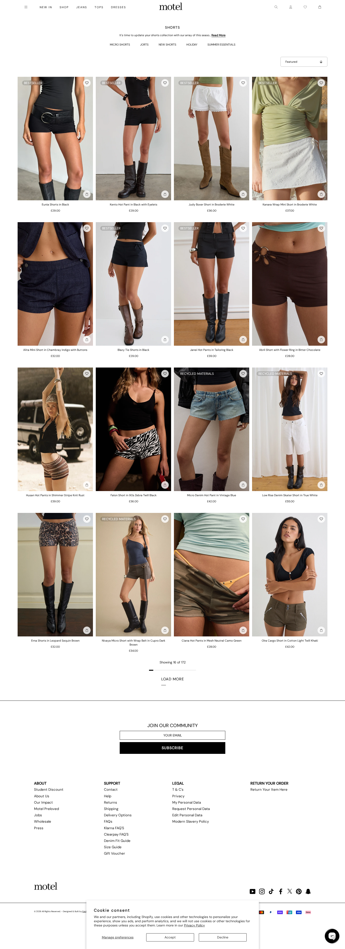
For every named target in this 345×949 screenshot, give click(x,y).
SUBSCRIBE (172, 747)
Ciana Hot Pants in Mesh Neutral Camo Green (212, 641)
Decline (222, 937)
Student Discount (48, 789)
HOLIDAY (191, 44)
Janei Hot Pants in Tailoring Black (211, 350)
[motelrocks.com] (171, 7)
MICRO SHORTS (120, 44)
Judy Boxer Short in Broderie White (211, 204)
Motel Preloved (46, 808)
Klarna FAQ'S (114, 828)
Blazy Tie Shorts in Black (133, 350)
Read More (218, 35)
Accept (170, 937)
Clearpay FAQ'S (116, 834)
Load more (172, 679)
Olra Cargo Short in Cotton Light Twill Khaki (290, 641)
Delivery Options (118, 815)
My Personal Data (186, 802)
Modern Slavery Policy (190, 821)
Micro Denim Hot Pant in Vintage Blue (211, 495)
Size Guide (113, 847)
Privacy (178, 796)
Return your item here (269, 789)
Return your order (269, 783)
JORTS (144, 44)
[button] (87, 83)
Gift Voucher (114, 853)
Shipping (111, 808)
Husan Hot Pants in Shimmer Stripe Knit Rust (55, 495)
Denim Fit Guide (117, 840)
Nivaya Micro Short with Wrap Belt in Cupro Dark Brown (133, 643)
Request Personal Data (191, 808)
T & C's (178, 789)
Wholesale (42, 821)
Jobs (38, 815)
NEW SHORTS (167, 44)
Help (107, 796)
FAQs (108, 821)
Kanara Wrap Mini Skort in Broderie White (290, 204)
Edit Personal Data (187, 815)
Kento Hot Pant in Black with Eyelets (133, 204)
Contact (111, 789)
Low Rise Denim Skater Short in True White (290, 495)
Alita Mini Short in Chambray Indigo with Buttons (55, 350)
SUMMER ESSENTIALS (221, 44)
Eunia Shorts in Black (55, 204)
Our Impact (43, 802)
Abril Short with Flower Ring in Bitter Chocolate (289, 350)
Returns (110, 802)
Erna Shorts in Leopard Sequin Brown (55, 641)
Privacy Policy (194, 925)
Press (38, 828)
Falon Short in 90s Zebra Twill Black (134, 495)
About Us (41, 796)
